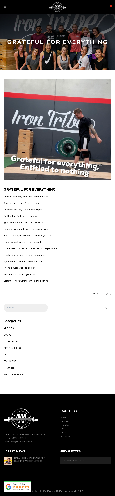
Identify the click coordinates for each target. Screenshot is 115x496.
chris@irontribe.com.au (22, 441)
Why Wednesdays (14, 374)
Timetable (64, 425)
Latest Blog (11, 341)
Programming (12, 348)
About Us (64, 421)
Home (63, 417)
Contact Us (65, 432)
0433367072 (20, 438)
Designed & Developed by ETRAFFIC (65, 491)
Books (7, 335)
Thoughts (9, 368)
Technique (10, 361)
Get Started (65, 436)
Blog (62, 428)
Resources (10, 354)
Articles (9, 328)
